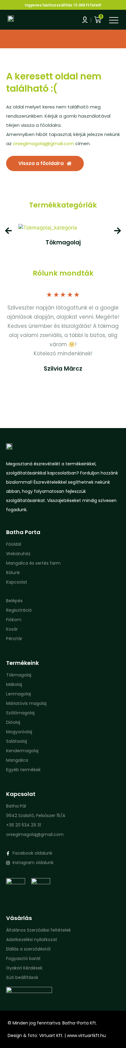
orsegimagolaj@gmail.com (43, 143)
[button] (8, 231)
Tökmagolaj (63, 242)
